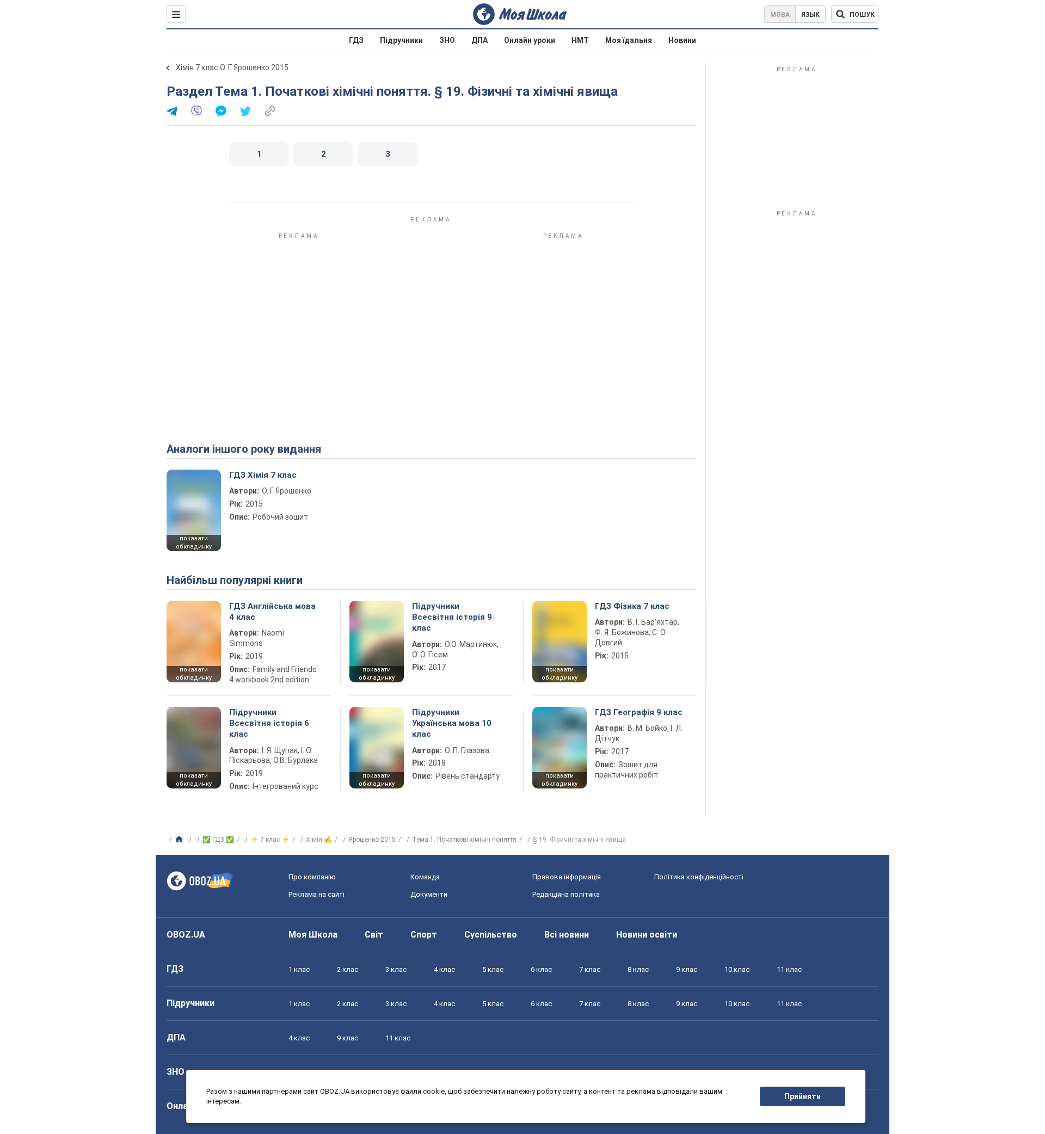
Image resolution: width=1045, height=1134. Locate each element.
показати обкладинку (194, 542)
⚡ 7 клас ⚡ (270, 839)
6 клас (541, 969)
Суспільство (490, 934)
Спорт (423, 934)
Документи (428, 894)
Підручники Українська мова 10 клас (451, 723)
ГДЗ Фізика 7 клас (632, 606)
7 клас (589, 969)
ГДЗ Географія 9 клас (639, 712)
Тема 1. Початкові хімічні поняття (464, 839)
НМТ (580, 40)
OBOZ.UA (186, 934)
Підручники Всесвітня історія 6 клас (269, 723)
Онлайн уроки (529, 40)
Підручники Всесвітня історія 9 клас (452, 617)
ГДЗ (356, 40)
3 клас (396, 969)
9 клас (686, 969)
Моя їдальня (628, 40)
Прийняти (802, 1096)
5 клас (492, 969)
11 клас (789, 969)
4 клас (444, 969)
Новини (682, 40)
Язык (810, 15)
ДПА (479, 40)
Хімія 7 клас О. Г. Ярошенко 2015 (232, 67)
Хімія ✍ (319, 839)
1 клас (299, 969)
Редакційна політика (566, 894)
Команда (425, 877)
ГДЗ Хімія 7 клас (263, 475)
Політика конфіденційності (698, 877)
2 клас (347, 969)
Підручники (401, 40)
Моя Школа (312, 934)
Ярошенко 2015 (372, 839)
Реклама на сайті (316, 894)
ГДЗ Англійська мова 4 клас (272, 611)
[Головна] (180, 839)
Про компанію (312, 877)
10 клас (736, 969)
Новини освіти (646, 934)
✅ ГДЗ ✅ (218, 839)
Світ (374, 934)
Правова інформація (566, 877)
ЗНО (447, 40)
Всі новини (566, 934)
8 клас (638, 969)
